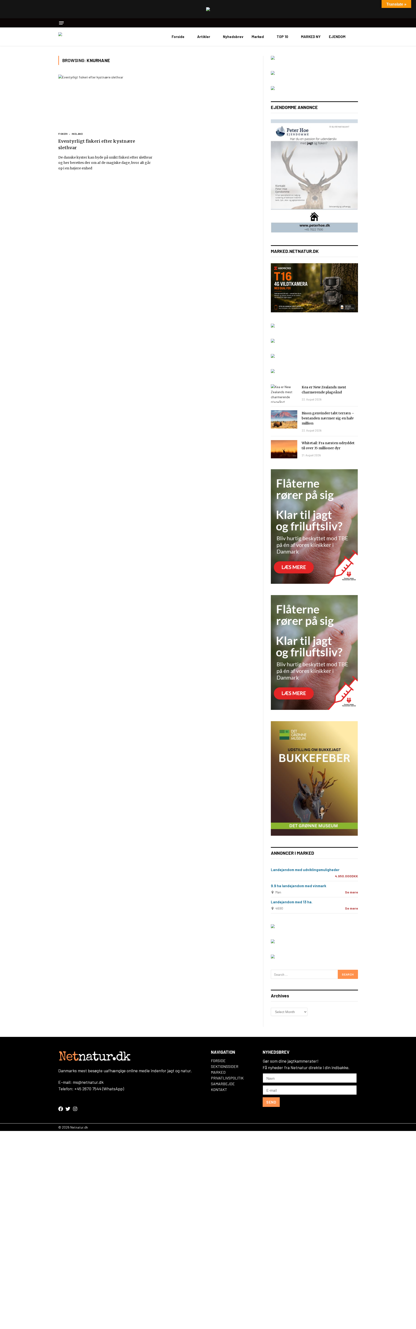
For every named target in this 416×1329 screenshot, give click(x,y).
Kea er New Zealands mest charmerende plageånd (324, 389)
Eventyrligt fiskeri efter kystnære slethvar (96, 144)
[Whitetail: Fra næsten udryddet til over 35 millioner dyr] (284, 449)
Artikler (203, 36)
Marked (258, 36)
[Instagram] (75, 1108)
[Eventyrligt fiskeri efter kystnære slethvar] (105, 101)
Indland (77, 133)
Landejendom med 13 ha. (291, 902)
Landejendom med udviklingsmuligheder (305, 869)
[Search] (356, 22)
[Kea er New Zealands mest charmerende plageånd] (284, 393)
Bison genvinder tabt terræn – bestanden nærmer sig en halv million (328, 418)
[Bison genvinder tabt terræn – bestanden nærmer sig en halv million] (284, 419)
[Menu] (61, 22)
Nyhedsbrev (233, 36)
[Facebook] (60, 1108)
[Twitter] (67, 1108)
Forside (178, 36)
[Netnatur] (82, 36)
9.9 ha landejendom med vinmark (298, 886)
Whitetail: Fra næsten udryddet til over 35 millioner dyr (328, 445)
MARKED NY (311, 36)
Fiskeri (63, 133)
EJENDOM (337, 36)
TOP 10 (282, 36)
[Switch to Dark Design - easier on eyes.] (355, 37)
